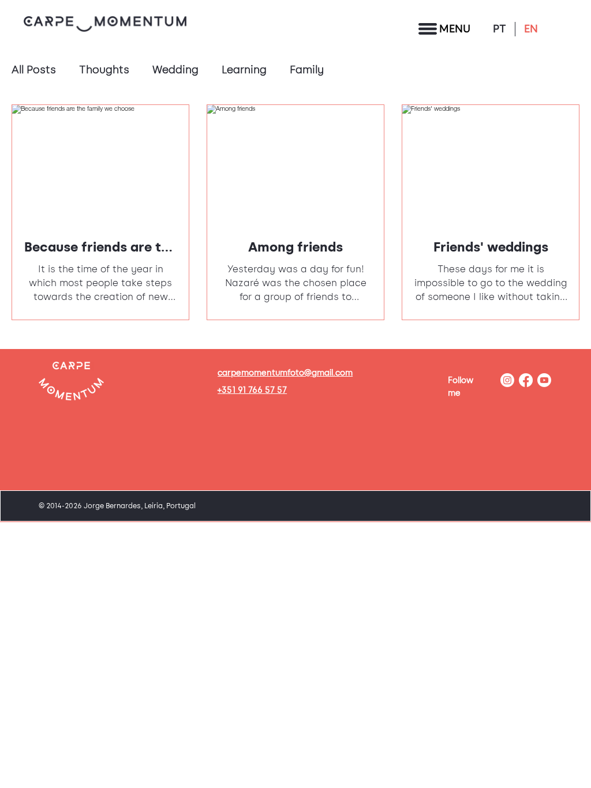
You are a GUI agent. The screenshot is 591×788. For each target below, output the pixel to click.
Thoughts (104, 69)
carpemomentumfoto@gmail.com (285, 373)
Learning (244, 69)
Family (307, 69)
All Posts (34, 69)
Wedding (175, 69)
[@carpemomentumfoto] (507, 380)
